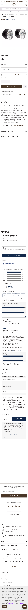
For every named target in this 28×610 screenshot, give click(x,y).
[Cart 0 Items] (26, 5)
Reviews (5, 232)
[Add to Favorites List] (25, 86)
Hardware (7, 11)
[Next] (26, 1)
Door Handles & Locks (16, 11)
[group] (14, 1)
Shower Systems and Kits (14, 556)
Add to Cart (11, 86)
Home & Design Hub (9, 549)
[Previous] (1, 1)
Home (2, 11)
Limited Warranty (19, 125)
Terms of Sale (4, 575)
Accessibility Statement (7, 579)
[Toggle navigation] (3, 5)
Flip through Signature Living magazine (13, 1)
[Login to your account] (6, 5)
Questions (6, 369)
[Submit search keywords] (2, 9)
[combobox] (14, 9)
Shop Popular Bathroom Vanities (14, 561)
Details (24, 74)
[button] (27, 587)
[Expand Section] (14, 243)
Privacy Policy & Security (7, 582)
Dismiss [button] (4, 606)
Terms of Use (4, 572)
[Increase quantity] (8, 81)
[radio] (2, 59)
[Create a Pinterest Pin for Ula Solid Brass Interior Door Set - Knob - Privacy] (3, 19)
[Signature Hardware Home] (14, 4)
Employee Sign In (5, 585)
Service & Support (9, 545)
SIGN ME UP (14, 495)
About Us (5, 541)
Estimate (22, 94)
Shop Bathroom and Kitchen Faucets (14, 559)
